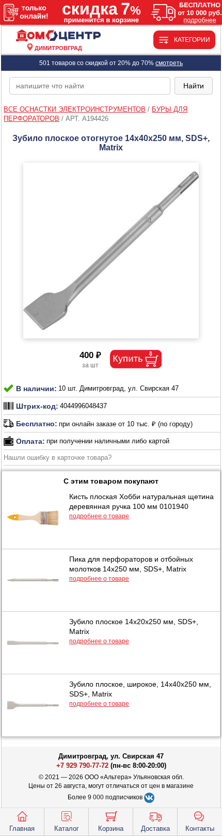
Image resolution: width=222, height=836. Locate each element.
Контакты (199, 828)
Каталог (66, 828)
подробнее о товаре (99, 516)
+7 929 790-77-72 (82, 765)
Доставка (155, 828)
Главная (22, 828)
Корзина (110, 828)
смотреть (169, 63)
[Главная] (58, 36)
